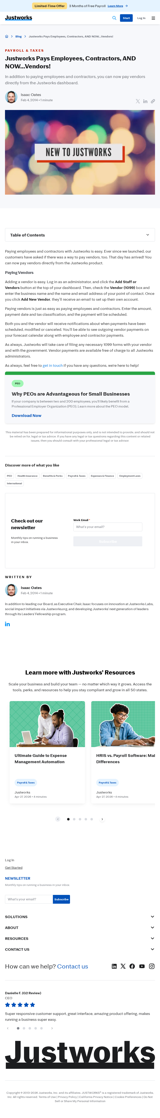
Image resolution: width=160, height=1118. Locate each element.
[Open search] (114, 18)
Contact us (72, 966)
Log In (9, 860)
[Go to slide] (68, 819)
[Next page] (102, 819)
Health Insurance (28, 475)
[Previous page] (7, 1028)
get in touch (53, 365)
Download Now (26, 415)
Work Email (81, 520)
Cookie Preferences (128, 1096)
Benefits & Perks (52, 475)
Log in (141, 18)
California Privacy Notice (96, 1096)
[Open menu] (153, 18)
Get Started (13, 867)
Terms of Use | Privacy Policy (58, 1096)
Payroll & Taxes (76, 475)
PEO (9, 475)
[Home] (6, 36)
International (14, 483)
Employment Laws (129, 475)
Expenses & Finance (102, 475)
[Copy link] (153, 101)
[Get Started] (126, 18)
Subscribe (61, 899)
